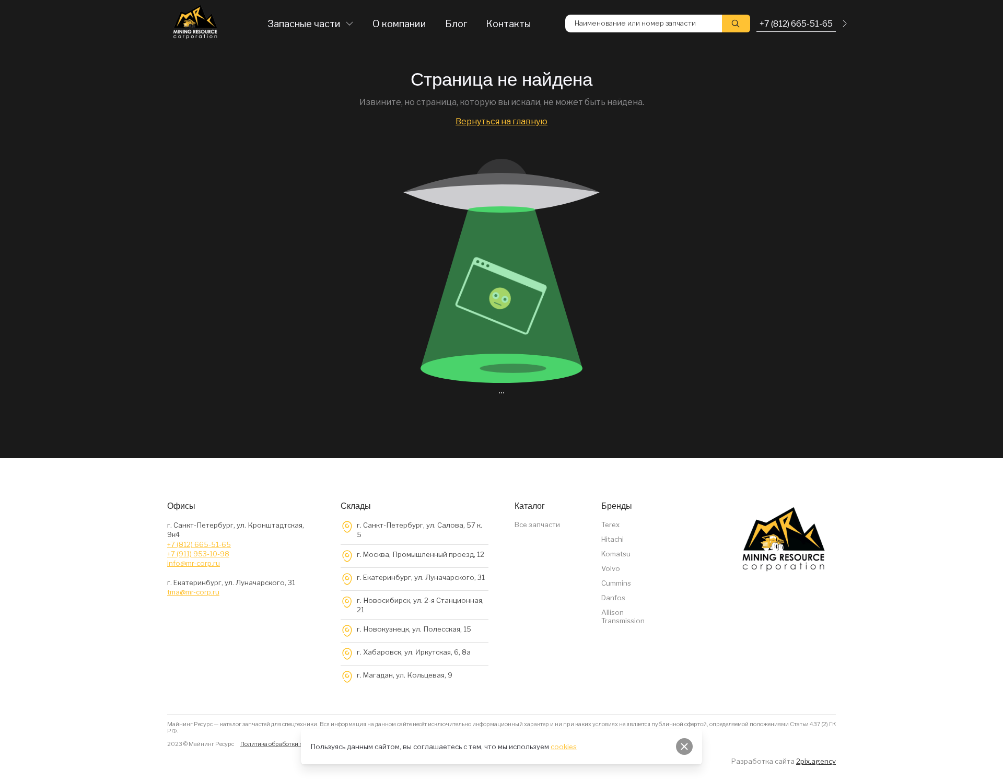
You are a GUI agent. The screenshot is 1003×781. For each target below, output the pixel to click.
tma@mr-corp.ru (193, 592)
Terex (610, 524)
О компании (399, 23)
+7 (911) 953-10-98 (198, 554)
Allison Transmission (623, 616)
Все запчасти (537, 524)
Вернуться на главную (501, 121)
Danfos (613, 597)
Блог (456, 23)
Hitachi (612, 539)
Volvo (610, 568)
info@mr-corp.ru (193, 563)
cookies (564, 746)
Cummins (616, 583)
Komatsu (616, 554)
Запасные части (304, 23)
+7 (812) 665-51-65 (199, 544)
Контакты (508, 23)
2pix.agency (816, 761)
